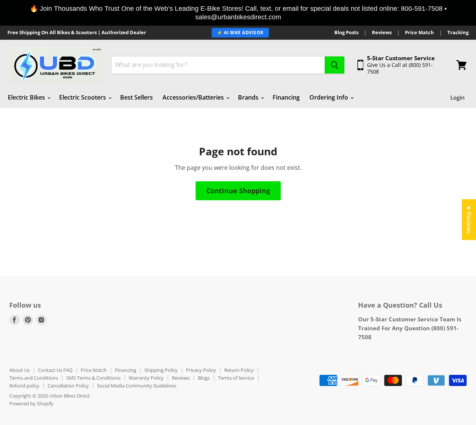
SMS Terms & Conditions (93, 377)
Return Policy (239, 370)
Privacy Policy (201, 370)
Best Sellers (136, 97)
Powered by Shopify (31, 403)
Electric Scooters (83, 97)
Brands (249, 97)
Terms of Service (236, 377)
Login (457, 97)
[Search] (334, 65)
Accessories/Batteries (194, 97)
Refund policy (24, 385)
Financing (286, 97)
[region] (238, 13)
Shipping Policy (161, 370)
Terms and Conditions (33, 377)
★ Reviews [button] (469, 219)
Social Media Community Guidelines (136, 385)
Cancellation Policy (68, 385)
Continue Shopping (238, 190)
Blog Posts (346, 32)
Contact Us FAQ (55, 370)
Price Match (419, 32)
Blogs (204, 377)
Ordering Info (329, 97)
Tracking (458, 32)
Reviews (382, 32)
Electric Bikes (27, 97)
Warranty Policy (146, 377)
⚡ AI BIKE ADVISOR (240, 32)
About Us (19, 370)
